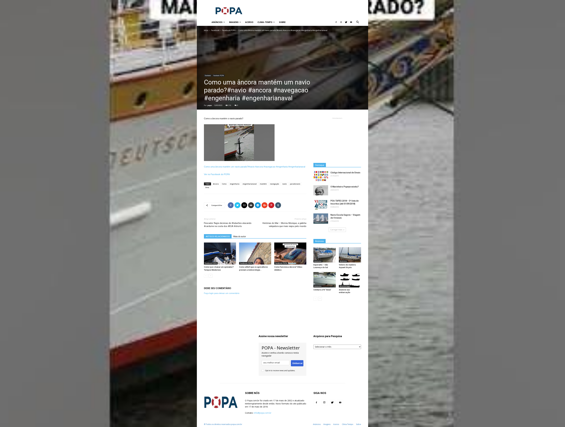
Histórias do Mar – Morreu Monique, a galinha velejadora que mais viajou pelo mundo (284, 225)
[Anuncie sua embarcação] (350, 279)
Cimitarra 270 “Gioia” (322, 290)
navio (284, 184)
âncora (216, 184)
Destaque (319, 165)
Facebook (215, 30)
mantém (263, 184)
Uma (207, 187)
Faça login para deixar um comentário (221, 293)
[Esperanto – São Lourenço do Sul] (324, 254)
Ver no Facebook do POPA (217, 174)
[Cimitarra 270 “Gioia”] (324, 279)
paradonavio (295, 184)
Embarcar (298, 363)
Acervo (249, 22)
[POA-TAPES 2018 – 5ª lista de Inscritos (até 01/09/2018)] (320, 204)
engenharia (234, 184)
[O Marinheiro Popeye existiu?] (320, 190)
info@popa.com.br (262, 412)
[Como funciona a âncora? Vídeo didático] (290, 254)
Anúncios (217, 22)
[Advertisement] (307, 10)
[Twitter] (346, 22)
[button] (357, 22)
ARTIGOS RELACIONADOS (218, 236)
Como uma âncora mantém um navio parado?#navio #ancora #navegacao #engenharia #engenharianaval (254, 166)
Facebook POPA (229, 30)
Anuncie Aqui (345, 286)
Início (206, 30)
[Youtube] (351, 22)
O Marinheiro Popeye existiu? (344, 187)
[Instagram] (341, 22)
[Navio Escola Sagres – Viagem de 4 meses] (320, 218)
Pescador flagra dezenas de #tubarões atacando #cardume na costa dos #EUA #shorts (227, 225)
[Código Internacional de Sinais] (320, 176)
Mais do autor (239, 236)
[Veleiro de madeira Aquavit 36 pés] (350, 254)
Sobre (282, 22)
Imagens (234, 22)
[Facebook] (336, 22)
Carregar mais (336, 229)
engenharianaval (250, 184)
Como (224, 184)
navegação (274, 184)
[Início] (207, 22)
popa (209, 105)
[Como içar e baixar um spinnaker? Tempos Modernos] (220, 254)
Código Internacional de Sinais (345, 172)
